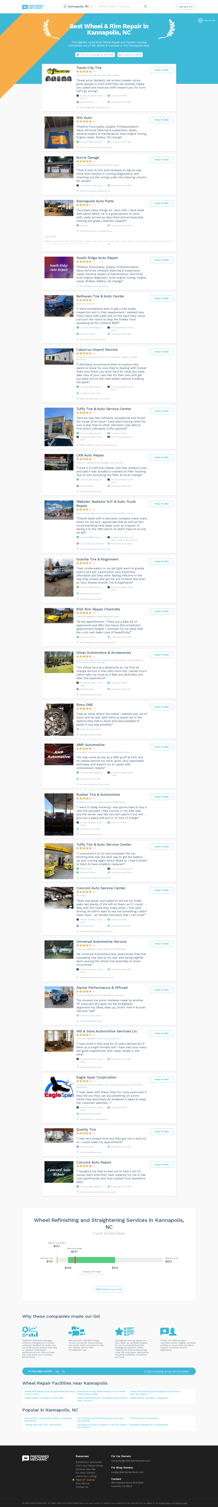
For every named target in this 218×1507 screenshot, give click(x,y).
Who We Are (82, 1483)
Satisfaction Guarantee (89, 1462)
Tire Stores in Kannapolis (144, 1418)
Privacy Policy (165, 1503)
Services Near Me (86, 1469)
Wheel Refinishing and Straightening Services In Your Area (50, 1392)
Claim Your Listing (86, 1476)
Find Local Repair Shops (89, 1465)
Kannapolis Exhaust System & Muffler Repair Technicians (102, 1426)
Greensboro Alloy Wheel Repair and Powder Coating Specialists (101, 1392)
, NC (73, 1409)
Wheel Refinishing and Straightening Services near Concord (102, 1399)
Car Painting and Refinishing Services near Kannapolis (100, 1419)
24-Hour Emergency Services (97, 54)
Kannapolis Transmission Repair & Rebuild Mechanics (48, 1419)
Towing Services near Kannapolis (43, 1424)
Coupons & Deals (131, 54)
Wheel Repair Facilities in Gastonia (149, 1397)
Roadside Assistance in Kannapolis (149, 1424)
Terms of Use (181, 1503)
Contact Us (82, 1487)
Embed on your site (111, 1289)
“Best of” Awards (85, 1479)
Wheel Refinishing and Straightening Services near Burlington (155, 1392)
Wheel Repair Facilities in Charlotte (44, 1397)
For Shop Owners (85, 1472)
